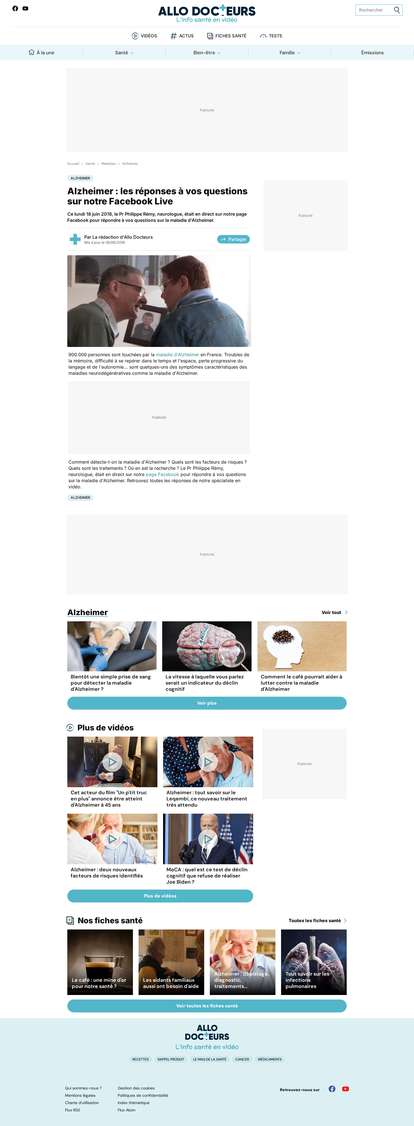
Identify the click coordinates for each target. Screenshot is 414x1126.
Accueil (73, 163)
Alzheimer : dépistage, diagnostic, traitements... (241, 980)
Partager (237, 239)
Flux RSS (72, 1110)
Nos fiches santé (110, 920)
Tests (275, 36)
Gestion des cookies (136, 1088)
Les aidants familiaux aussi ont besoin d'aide (171, 983)
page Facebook (162, 474)
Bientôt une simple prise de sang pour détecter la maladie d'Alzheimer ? (111, 682)
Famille (287, 52)
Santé (121, 52)
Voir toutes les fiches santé (207, 1006)
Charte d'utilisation (82, 1102)
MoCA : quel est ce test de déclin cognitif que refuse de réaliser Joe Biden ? (207, 875)
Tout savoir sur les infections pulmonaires (307, 980)
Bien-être (204, 52)
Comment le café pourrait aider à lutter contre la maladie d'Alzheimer (301, 682)
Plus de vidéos (105, 727)
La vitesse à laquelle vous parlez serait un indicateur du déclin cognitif (205, 682)
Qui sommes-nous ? (83, 1088)
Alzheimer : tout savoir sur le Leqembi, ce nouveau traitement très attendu (206, 798)
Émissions (372, 52)
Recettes (140, 1059)
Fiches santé (230, 36)
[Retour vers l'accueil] (207, 13)
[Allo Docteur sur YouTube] (345, 1088)
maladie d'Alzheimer (177, 354)
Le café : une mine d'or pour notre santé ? (99, 983)
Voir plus (207, 703)
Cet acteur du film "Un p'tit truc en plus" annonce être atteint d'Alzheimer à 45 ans (109, 798)
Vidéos (149, 36)
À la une (45, 52)
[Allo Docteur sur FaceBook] (15, 8)
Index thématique (134, 1102)
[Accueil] (207, 1037)
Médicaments (270, 1059)
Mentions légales (80, 1095)
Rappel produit (171, 1059)
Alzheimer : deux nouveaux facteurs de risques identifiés (107, 872)
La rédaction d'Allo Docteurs (122, 237)
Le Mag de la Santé (209, 1059)
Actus (186, 36)
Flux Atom (126, 1110)
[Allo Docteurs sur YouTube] (25, 8)
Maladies (108, 163)
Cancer (242, 1059)
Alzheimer (130, 163)
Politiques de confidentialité (143, 1095)
